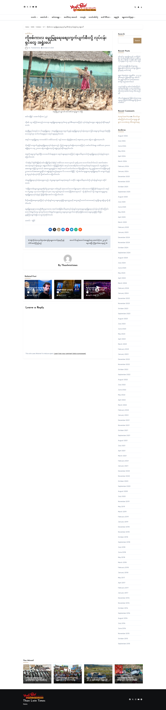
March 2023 (122, 344)
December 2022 (124, 359)
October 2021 (123, 430)
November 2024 (124, 242)
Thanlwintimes (35, 48)
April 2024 (122, 278)
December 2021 (124, 420)
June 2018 (122, 552)
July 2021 (121, 446)
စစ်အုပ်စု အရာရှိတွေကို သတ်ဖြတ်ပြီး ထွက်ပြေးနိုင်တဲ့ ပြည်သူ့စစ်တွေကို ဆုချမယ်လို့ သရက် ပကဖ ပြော (129, 59)
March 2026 (122, 161)
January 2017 (123, 593)
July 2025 (122, 202)
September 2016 (124, 613)
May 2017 (121, 578)
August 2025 (123, 197)
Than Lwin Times (34, 700)
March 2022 (122, 405)
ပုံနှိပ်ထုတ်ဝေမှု (61, 284)
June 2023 (122, 329)
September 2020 (124, 486)
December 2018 (124, 527)
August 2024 (123, 258)
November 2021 (124, 425)
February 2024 (123, 288)
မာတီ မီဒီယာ (105, 17)
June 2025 (122, 207)
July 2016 (121, 623)
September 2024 (124, 253)
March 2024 (122, 283)
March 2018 (122, 562)
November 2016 (124, 603)
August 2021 (123, 440)
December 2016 (124, 598)
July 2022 (122, 385)
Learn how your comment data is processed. (70, 353)
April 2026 (122, 156)
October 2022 (123, 369)
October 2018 (123, 537)
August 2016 (123, 618)
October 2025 (123, 187)
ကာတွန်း (83, 17)
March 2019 (122, 512)
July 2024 (122, 263)
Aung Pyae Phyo (124, 116)
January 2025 (123, 232)
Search (121, 34)
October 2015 (123, 638)
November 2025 (124, 182)
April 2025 (122, 217)
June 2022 (122, 390)
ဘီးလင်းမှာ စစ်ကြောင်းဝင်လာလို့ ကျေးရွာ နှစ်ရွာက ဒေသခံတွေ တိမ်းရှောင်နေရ (129, 119)
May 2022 (121, 395)
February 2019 (123, 517)
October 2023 (123, 308)
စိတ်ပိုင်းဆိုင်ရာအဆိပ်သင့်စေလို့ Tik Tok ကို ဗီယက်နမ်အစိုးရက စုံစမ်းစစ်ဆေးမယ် (96, 290)
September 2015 (124, 644)
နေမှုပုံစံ (116, 17)
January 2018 (123, 572)
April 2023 (122, 339)
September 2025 (124, 192)
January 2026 (123, 171)
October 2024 (123, 248)
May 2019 (121, 506)
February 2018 (123, 567)
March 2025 (122, 222)
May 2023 (121, 334)
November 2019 (124, 501)
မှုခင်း (28, 284)
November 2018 (124, 532)
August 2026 (123, 136)
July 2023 (122, 324)
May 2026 (121, 151)
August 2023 (123, 319)
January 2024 (123, 293)
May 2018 (121, 557)
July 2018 (121, 547)
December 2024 (124, 237)
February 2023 (123, 349)
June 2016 (122, 628)
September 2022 (124, 374)
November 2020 (124, 476)
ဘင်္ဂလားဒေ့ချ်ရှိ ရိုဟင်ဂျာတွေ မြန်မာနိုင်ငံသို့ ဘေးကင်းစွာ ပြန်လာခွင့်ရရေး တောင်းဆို (129, 68)
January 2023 (123, 354)
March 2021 (122, 456)
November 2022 (124, 364)
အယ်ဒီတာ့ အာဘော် (70, 17)
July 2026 (122, 141)
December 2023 (124, 298)
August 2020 (123, 491)
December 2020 (124, 471)
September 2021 (124, 435)
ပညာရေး (73, 283)
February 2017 (123, 588)
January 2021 (123, 466)
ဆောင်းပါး (44, 17)
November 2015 (123, 633)
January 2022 (123, 415)
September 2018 (124, 542)
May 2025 (121, 212)
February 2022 (123, 410)
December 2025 (124, 176)
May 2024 (121, 273)
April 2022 (122, 400)
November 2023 (124, 303)
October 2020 (123, 481)
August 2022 (123, 380)
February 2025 (123, 227)
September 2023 (124, 314)
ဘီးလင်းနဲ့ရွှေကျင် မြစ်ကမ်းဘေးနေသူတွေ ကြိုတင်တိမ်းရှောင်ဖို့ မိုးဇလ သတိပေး (129, 100)
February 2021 (123, 461)
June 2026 (122, 146)
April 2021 (121, 451)
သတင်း (34, 17)
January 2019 (123, 522)
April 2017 (121, 583)
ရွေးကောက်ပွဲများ (128, 17)
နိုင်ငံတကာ (30, 283)
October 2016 (123, 608)
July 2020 (122, 496)
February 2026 (123, 166)
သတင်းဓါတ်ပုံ (93, 17)
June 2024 (122, 268)
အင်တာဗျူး (56, 17)
